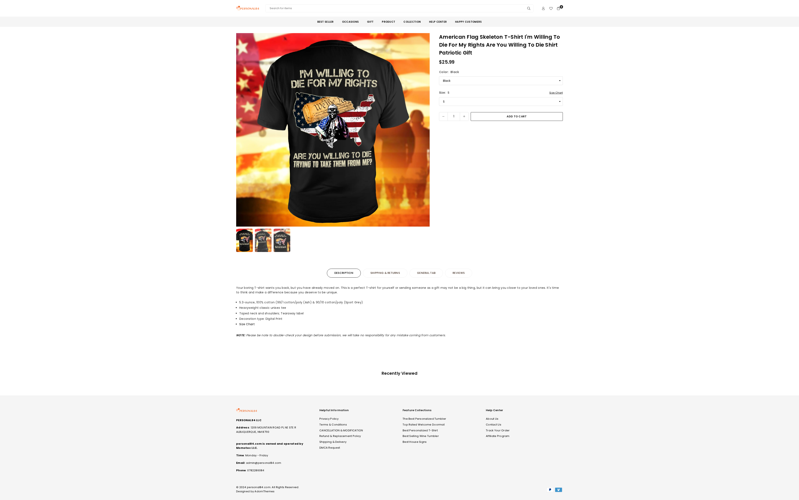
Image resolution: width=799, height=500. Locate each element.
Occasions (350, 22)
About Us (492, 419)
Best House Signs (415, 442)
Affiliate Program (498, 436)
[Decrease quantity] (443, 116)
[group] (333, 130)
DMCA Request (329, 448)
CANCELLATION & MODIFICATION (341, 430)
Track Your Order (498, 430)
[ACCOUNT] (543, 8)
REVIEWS (459, 273)
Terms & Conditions (333, 425)
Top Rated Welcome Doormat (424, 425)
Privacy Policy (329, 419)
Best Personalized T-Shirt (420, 430)
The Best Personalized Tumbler (424, 419)
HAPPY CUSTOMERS (468, 22)
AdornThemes (264, 491)
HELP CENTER (438, 22)
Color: (449, 72)
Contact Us (493, 425)
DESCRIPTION (343, 273)
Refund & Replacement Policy (340, 436)
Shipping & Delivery (332, 442)
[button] (424, 130)
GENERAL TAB (426, 273)
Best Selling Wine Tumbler (421, 436)
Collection (412, 22)
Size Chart (556, 92)
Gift (370, 22)
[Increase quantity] (464, 116)
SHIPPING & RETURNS (385, 273)
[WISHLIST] (551, 8)
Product (388, 22)
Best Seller (325, 22)
